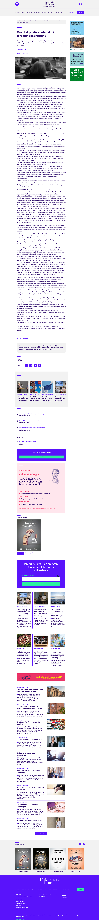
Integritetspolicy (22, 907)
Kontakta (19, 894)
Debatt (50, 12)
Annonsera (19, 899)
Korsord (19, 905)
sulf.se (64, 895)
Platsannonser (58, 12)
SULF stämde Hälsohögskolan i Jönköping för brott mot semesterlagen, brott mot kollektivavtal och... (58, 622)
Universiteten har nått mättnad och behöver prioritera (35, 493)
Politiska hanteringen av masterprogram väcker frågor (47, 399)
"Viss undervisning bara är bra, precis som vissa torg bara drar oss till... (41, 661)
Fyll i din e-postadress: (28, 575)
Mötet (31, 12)
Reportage (24, 12)
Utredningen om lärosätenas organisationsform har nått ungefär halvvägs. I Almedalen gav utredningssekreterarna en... (24, 623)
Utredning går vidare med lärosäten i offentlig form (60, 399)
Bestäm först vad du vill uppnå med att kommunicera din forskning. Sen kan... (58, 663)
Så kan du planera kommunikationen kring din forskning (58, 655)
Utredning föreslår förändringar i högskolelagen (22, 398)
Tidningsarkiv (20, 903)
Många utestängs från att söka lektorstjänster (33, 499)
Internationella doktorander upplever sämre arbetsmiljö (40, 613)
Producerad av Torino (20, 919)
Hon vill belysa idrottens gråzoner (29, 739)
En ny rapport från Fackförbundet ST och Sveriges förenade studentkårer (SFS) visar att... (41, 621)
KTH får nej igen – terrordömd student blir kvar (24, 654)
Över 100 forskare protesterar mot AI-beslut (35, 398)
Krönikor (44, 12)
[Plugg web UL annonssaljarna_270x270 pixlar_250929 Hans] (77, 81)
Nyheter (17, 12)
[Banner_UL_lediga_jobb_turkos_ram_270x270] (77, 65)
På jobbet (37, 12)
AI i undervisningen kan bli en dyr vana (31, 504)
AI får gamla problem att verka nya (29, 820)
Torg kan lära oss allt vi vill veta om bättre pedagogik (30, 481)
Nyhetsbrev (20, 901)
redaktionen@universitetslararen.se (44, 508)
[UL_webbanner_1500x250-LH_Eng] (41, 681)
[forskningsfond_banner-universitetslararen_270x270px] (77, 50)
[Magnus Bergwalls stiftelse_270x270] (77, 34)
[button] (26, 365)
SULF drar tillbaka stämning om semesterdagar (57, 613)
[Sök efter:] (81, 4)
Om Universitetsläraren (24, 896)
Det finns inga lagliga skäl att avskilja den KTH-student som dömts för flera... (24, 661)
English (18, 910)
